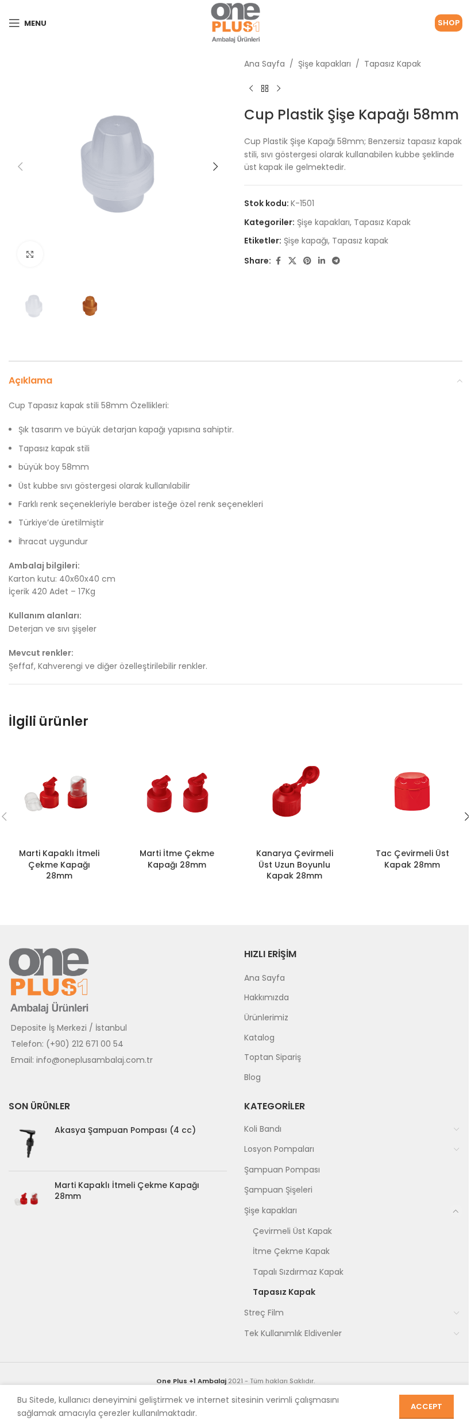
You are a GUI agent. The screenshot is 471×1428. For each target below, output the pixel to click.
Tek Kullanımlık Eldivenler (293, 1333)
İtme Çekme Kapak (291, 1251)
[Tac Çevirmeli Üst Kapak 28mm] (412, 792)
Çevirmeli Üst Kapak (292, 1231)
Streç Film (264, 1312)
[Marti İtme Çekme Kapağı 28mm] (176, 792)
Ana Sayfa (264, 63)
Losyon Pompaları (279, 1149)
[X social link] (292, 261)
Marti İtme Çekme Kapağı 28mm (177, 858)
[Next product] (278, 88)
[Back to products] (265, 88)
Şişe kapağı (306, 240)
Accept (426, 1406)
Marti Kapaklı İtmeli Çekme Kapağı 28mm (59, 864)
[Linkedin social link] (322, 261)
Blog (252, 1077)
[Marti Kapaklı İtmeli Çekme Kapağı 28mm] (59, 792)
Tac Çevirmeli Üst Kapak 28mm (412, 858)
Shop (449, 22)
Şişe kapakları (324, 63)
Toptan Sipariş (272, 1057)
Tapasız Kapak (392, 63)
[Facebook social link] (278, 261)
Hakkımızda (266, 997)
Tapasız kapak (360, 240)
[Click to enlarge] (30, 254)
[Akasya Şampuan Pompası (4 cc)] (27, 1143)
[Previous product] (251, 88)
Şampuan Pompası (282, 1169)
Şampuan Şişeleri (278, 1189)
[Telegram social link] (336, 261)
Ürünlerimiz (266, 1017)
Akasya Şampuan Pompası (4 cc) (125, 1130)
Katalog (259, 1037)
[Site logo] (235, 22)
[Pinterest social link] (307, 261)
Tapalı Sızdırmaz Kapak (298, 1272)
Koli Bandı (262, 1129)
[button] (20, 166)
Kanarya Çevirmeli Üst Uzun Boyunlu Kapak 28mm (294, 864)
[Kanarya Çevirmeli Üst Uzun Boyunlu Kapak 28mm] (294, 792)
